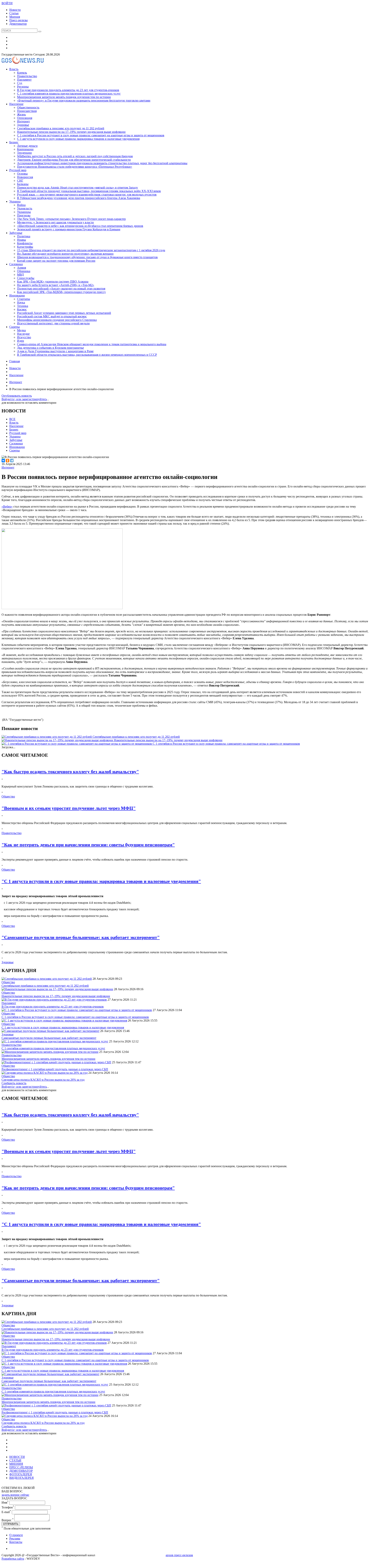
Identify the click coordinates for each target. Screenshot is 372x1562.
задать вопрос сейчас (15, 1494)
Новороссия (25, 177)
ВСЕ (12, 419)
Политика (23, 236)
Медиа (21, 330)
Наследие (23, 333)
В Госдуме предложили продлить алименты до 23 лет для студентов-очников (68, 90)
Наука (21, 302)
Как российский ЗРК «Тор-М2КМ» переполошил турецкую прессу (61, 292)
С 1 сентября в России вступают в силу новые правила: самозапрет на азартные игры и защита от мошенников (90, 135)
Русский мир (17, 170)
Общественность (28, 107)
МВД (20, 274)
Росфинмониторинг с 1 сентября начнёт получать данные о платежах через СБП (55, 1069)
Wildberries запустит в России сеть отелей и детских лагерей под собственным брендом (75, 156)
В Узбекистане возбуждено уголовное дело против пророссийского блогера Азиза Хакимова (78, 198)
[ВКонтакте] (3, 460)
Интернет (23, 121)
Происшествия (27, 111)
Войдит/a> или (12, 399)
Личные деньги (27, 145)
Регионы (23, 86)
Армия (21, 267)
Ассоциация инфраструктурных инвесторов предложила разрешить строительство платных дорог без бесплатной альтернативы (102, 163)
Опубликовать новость (17, 395)
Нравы (21, 239)
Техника (22, 306)
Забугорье (15, 232)
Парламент (24, 79)
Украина (15, 201)
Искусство (24, 337)
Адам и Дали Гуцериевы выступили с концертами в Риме (55, 351)
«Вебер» (7, 506)
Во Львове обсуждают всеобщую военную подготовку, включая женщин (65, 253)
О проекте (16, 1535)
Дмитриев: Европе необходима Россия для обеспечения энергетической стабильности (74, 159)
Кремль (22, 72)
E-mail (6, 1512)
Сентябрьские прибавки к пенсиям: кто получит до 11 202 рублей (60, 128)
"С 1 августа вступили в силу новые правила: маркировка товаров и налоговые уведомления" (101, 881)
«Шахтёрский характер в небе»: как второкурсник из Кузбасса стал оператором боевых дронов (80, 225)
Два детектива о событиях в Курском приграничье (50, 347)
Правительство (27, 76)
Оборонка (23, 271)
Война (21, 205)
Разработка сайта (13, 1558)
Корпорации (25, 149)
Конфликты (25, 243)
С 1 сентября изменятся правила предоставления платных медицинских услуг (69, 93)
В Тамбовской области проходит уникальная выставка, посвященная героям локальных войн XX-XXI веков (89, 191)
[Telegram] (12, 460)
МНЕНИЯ (16, 1463)
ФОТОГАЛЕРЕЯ (20, 1474)
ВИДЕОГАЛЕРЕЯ (21, 1477)
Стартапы (23, 299)
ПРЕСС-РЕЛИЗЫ (21, 1467)
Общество (8, 796)
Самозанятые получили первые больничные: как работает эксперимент (49, 1038)
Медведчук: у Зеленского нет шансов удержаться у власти (55, 222)
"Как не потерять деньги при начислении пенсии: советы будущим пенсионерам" (88, 844)
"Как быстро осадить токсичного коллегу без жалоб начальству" (70, 771)
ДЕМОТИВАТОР (21, 1470)
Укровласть (24, 208)
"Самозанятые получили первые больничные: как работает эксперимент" (81, 937)
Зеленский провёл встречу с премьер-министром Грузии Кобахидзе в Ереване (68, 229)
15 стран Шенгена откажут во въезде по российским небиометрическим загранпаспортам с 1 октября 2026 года (91, 250)
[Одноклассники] (7, 460)
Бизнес (13, 142)
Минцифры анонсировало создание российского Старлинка (57, 319)
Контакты (15, 1542)
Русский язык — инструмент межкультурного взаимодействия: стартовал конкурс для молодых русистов (87, 194)
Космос (22, 309)
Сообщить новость (14, 1083)
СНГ (20, 180)
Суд (19, 83)
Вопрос (8, 1520)
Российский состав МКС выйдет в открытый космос (52, 316)
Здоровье (23, 125)
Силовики (16, 264)
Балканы (22, 184)
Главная (14, 361)
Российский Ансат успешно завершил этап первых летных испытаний (64, 313)
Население (16, 104)
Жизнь (21, 114)
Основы (22, 173)
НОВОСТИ (17, 1457)
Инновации (17, 295)
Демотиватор (18, 23)
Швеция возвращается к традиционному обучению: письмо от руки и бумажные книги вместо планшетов (87, 257)
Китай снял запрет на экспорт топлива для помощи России (56, 260)
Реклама (14, 1538)
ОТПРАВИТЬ (10, 1524)
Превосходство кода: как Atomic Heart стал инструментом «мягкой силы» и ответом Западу (77, 187)
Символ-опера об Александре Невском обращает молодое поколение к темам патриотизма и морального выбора (91, 344)
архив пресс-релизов (179, 1555)
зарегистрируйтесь (34, 399)
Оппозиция (24, 118)
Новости (15, 9)
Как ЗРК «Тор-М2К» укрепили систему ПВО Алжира (52, 281)
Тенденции (24, 152)
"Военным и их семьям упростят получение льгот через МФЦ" (69, 808)
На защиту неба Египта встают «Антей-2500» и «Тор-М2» (55, 285)
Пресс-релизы (18, 20)
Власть (13, 69)
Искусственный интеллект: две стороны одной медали (53, 323)
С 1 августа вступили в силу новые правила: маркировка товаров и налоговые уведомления (78, 138)
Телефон (8, 1507)
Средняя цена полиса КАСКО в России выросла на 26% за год (43, 1079)
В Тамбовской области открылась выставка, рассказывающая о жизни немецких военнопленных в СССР (87, 354)
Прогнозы (23, 215)
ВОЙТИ (7, 3)
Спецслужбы (25, 278)
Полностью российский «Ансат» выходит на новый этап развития (61, 288)
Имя (5, 1502)
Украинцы (24, 212)
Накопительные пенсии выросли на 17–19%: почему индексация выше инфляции (71, 131)
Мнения (14, 16)
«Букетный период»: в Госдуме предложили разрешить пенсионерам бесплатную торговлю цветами (83, 100)
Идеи (20, 340)
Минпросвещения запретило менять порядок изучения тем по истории (64, 97)
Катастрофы (25, 246)
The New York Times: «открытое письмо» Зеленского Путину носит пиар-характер (71, 219)
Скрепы (14, 326)
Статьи (14, 13)
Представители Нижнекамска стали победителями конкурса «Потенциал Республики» (74, 166)
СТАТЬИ (15, 1460)
